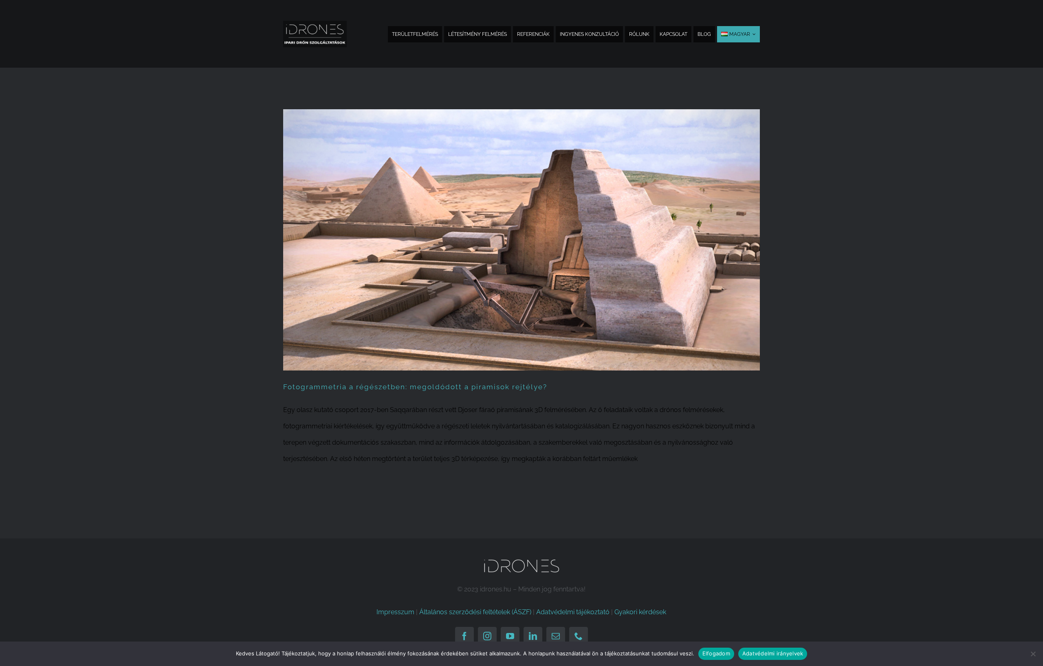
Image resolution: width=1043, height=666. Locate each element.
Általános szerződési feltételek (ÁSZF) (475, 612)
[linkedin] (533, 636)
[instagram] (487, 636)
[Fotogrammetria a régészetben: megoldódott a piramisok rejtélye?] (521, 239)
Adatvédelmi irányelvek (772, 653)
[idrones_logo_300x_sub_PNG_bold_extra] (315, 24)
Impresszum (395, 612)
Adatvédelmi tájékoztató (573, 612)
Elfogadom (716, 653)
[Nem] (1033, 654)
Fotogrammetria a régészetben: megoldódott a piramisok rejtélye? (415, 387)
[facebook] (464, 636)
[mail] (555, 636)
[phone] (578, 636)
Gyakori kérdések (640, 612)
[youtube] (510, 636)
